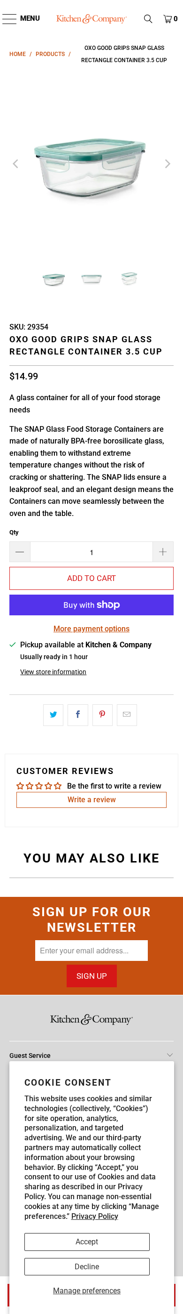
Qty (14, 532)
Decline (87, 1266)
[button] (148, 18)
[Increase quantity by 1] (163, 551)
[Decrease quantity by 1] (19, 551)
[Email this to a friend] (127, 715)
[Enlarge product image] (91, 164)
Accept (87, 1241)
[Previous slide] (16, 164)
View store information (53, 672)
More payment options (91, 628)
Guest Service (30, 1055)
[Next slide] (166, 164)
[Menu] (5, 18)
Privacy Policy (94, 1216)
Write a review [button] (92, 799)
